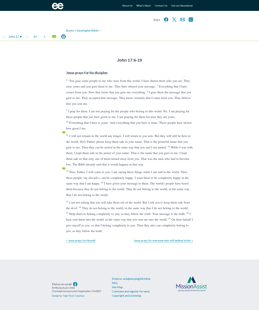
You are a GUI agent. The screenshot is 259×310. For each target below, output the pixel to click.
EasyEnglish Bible (87, 30)
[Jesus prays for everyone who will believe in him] (27, 37)
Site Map (117, 287)
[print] (63, 37)
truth (147, 214)
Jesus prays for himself (81, 240)
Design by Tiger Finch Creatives (68, 295)
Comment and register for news (131, 291)
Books (70, 30)
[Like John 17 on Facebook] (165, 19)
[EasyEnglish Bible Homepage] (57, 8)
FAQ (115, 282)
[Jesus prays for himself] (4, 37)
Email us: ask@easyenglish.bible (131, 278)
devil (74, 208)
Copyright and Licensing (126, 295)
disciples (94, 178)
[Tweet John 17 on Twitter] (173, 19)
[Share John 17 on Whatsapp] (190, 19)
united (108, 147)
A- (45, 37)
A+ (35, 36)
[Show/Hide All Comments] (54, 37)
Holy (83, 141)
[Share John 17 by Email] (182, 19)
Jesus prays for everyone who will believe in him (162, 240)
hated (185, 183)
